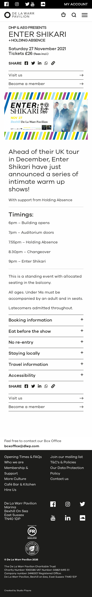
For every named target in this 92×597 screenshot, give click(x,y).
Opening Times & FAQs (23, 457)
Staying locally (24, 353)
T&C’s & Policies (63, 462)
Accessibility (22, 375)
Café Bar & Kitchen (20, 484)
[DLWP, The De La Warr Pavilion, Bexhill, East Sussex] (19, 14)
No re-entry (21, 342)
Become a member (27, 83)
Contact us (59, 478)
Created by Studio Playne (17, 590)
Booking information (30, 320)
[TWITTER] (33, 62)
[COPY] (53, 62)
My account (76, 4)
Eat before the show (30, 331)
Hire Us (10, 489)
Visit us (15, 75)
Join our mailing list (66, 457)
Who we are (14, 462)
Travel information (28, 364)
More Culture (15, 478)
